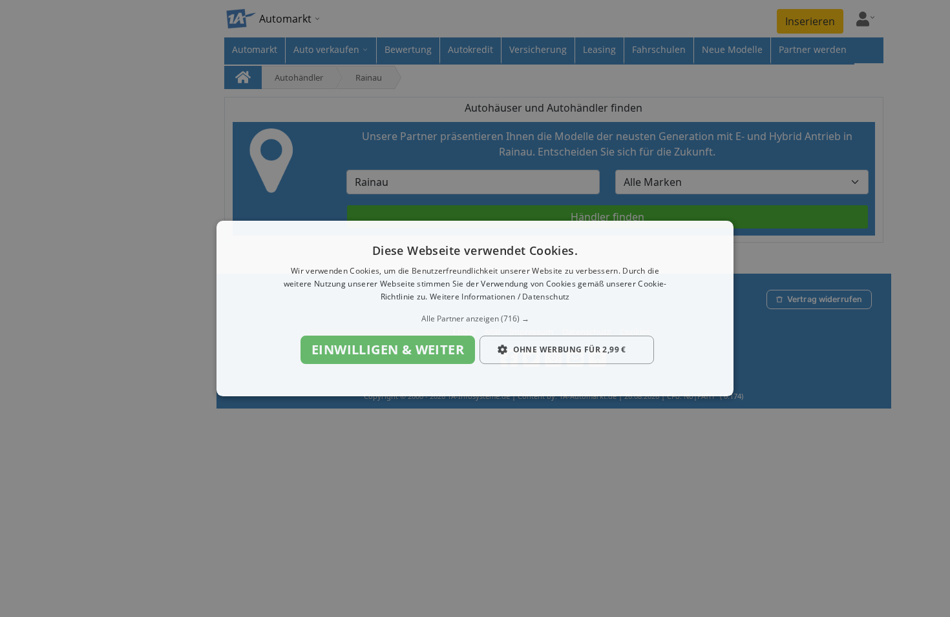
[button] (475, 319)
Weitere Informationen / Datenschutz (500, 296)
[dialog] (475, 308)
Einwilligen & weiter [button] (387, 349)
